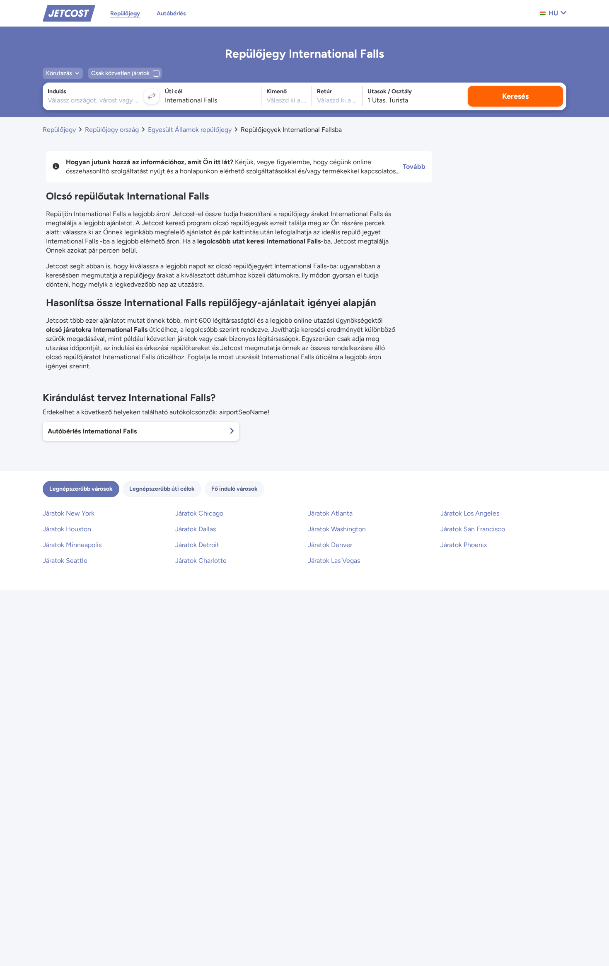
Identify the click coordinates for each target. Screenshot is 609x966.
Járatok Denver (330, 545)
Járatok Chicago (199, 513)
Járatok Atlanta (330, 513)
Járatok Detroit (197, 545)
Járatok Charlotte (201, 561)
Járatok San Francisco (472, 529)
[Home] (69, 13)
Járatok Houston (67, 529)
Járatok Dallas (195, 529)
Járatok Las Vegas (334, 561)
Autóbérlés (171, 13)
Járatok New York (68, 513)
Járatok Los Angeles (469, 513)
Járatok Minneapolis (72, 545)
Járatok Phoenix (463, 545)
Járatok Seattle (65, 561)
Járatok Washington (337, 529)
